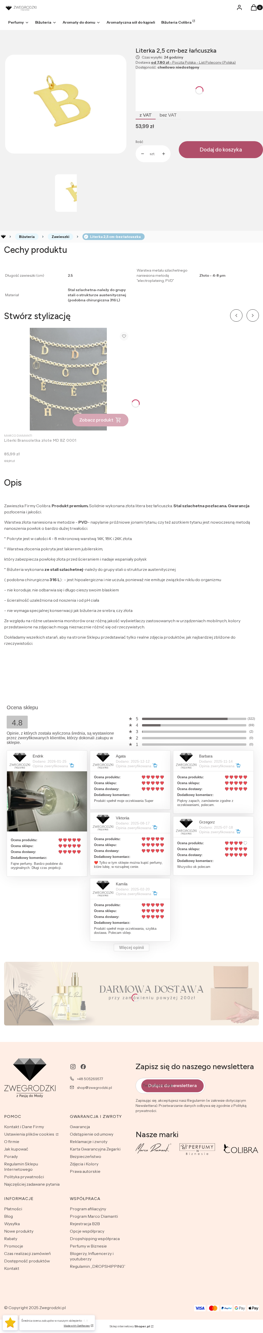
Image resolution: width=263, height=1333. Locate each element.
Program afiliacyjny (88, 1208)
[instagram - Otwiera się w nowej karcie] (73, 1066)
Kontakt (11, 1268)
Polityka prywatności (24, 1176)
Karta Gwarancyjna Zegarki (95, 1149)
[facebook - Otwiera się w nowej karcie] (83, 1066)
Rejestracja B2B (85, 1223)
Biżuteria (27, 237)
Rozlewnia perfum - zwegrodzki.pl (3, 237)
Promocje (13, 1246)
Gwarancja (80, 1126)
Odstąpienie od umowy (91, 1134)
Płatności (13, 1208)
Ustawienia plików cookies (29, 1134)
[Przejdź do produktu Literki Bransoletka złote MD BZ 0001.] (68, 379)
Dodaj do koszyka (221, 150)
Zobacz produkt (96, 420)
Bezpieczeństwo (85, 1156)
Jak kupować (16, 1149)
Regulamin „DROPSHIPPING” (97, 1266)
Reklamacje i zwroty (88, 1141)
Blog (8, 1216)
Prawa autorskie (85, 1171)
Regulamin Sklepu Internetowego (21, 1166)
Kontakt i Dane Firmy (24, 1126)
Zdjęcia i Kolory (84, 1163)
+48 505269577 (90, 1079)
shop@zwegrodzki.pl (94, 1087)
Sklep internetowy (129, 1326)
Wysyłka (12, 1223)
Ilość (139, 141)
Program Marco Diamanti (94, 1216)
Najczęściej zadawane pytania (32, 1184)
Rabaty (10, 1238)
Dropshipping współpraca (95, 1238)
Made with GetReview (77, 1325)
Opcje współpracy (87, 1231)
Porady (11, 1156)
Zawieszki (60, 237)
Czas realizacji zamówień (27, 1253)
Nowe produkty (18, 1231)
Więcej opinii (131, 947)
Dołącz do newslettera (172, 1085)
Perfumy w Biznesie (88, 1246)
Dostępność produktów (27, 1260)
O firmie (11, 1141)
